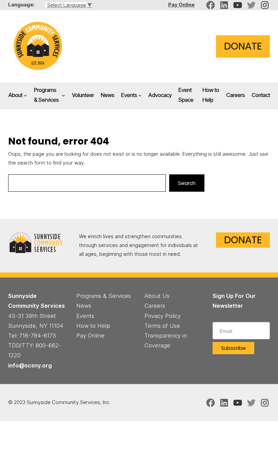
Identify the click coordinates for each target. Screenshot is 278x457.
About (15, 95)
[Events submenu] (140, 95)
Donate (243, 46)
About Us (157, 295)
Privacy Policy (162, 315)
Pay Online (181, 5)
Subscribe (233, 347)
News (83, 305)
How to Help (93, 325)
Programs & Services (46, 95)
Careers (154, 305)
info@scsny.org (30, 365)
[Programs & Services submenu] (63, 95)
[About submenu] (25, 95)
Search (187, 183)
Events (129, 95)
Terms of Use (162, 325)
